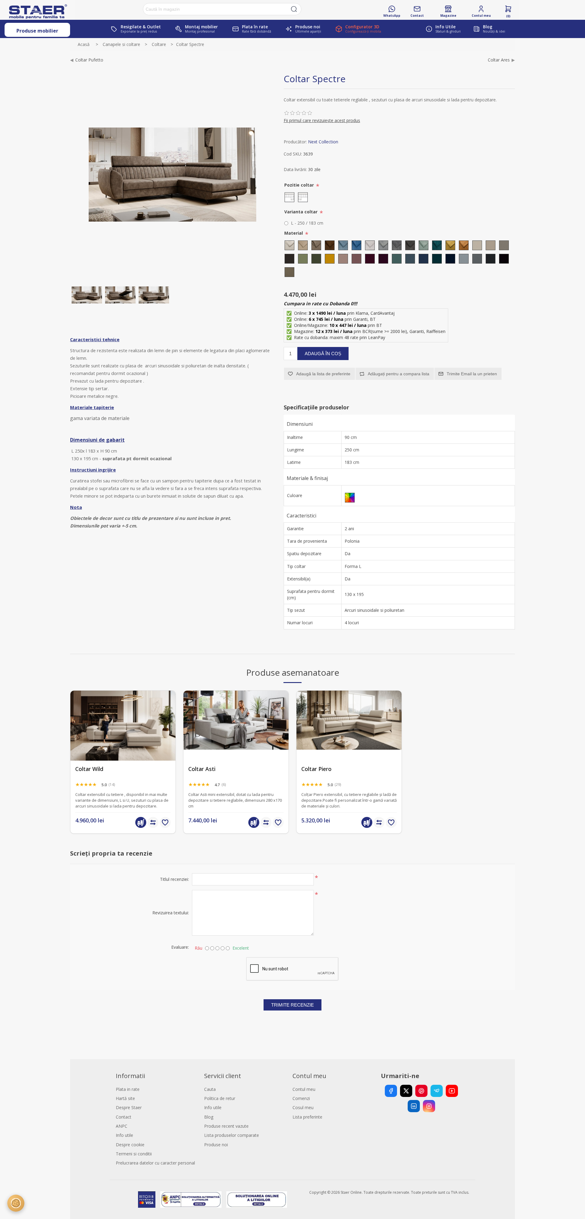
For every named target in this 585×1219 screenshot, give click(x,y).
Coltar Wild (89, 768)
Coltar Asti (201, 768)
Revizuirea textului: (170, 913)
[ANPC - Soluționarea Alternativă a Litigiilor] (191, 1199)
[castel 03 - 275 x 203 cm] (123, 743)
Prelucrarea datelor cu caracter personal (155, 1163)
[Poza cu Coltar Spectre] (120, 295)
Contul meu (303, 1089)
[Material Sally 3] (87, 295)
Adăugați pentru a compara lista (398, 373)
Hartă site (125, 1098)
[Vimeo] (437, 1091)
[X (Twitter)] (406, 1091)
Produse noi (216, 1144)
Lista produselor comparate (231, 1135)
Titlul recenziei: (174, 879)
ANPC (121, 1126)
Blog (208, 1117)
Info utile (124, 1135)
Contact (123, 1117)
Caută (294, 9)
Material (294, 233)
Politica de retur (219, 1098)
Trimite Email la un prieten (472, 373)
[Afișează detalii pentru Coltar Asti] (236, 743)
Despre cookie (130, 1144)
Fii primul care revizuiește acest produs (322, 120)
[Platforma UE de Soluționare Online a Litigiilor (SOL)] (256, 1199)
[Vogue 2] (349, 743)
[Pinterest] (421, 1091)
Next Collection (323, 142)
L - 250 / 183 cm (307, 223)
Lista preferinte (307, 1117)
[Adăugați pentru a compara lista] (152, 822)
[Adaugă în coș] (140, 822)
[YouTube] (452, 1091)
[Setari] (15, 1203)
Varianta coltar (301, 212)
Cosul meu (303, 1107)
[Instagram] (429, 1106)
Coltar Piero (316, 768)
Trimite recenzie (292, 1004)
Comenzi (301, 1098)
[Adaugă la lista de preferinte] (165, 822)
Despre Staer (129, 1107)
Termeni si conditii (134, 1154)
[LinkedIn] (414, 1106)
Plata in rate (128, 1089)
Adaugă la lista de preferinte (323, 373)
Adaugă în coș (323, 353)
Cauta (210, 1089)
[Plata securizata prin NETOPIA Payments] (146, 1199)
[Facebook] (391, 1091)
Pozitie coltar (299, 185)
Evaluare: (180, 947)
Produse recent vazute (226, 1126)
